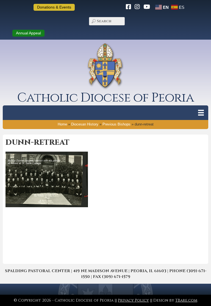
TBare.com (186, 300)
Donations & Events (54, 7)
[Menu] (201, 113)
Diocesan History (84, 124)
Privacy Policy (133, 300)
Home (62, 124)
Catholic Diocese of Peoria (105, 97)
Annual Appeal (28, 33)
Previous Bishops (116, 124)
